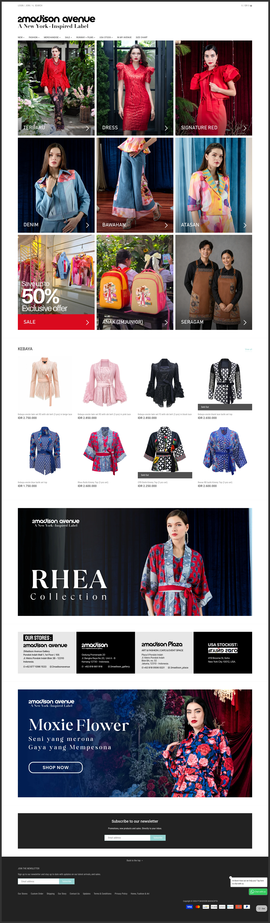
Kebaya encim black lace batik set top (215, 414)
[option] (135, 562)
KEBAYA (25, 348)
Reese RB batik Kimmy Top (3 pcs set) (215, 482)
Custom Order (37, 893)
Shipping (51, 893)
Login (20, 5)
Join (27, 5)
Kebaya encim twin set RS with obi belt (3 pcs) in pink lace (104, 414)
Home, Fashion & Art (140, 893)
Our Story (62, 893)
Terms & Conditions (102, 893)
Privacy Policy (121, 893)
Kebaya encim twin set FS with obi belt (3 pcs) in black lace (165, 414)
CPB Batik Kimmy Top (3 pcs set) (152, 482)
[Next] (257, 562)
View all (248, 349)
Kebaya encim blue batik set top (32, 482)
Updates (86, 893)
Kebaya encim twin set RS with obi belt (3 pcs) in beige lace (45, 414)
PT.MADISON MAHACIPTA (207, 901)
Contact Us (75, 893)
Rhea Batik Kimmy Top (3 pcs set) (93, 482)
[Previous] (12, 562)
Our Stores (22, 893)
